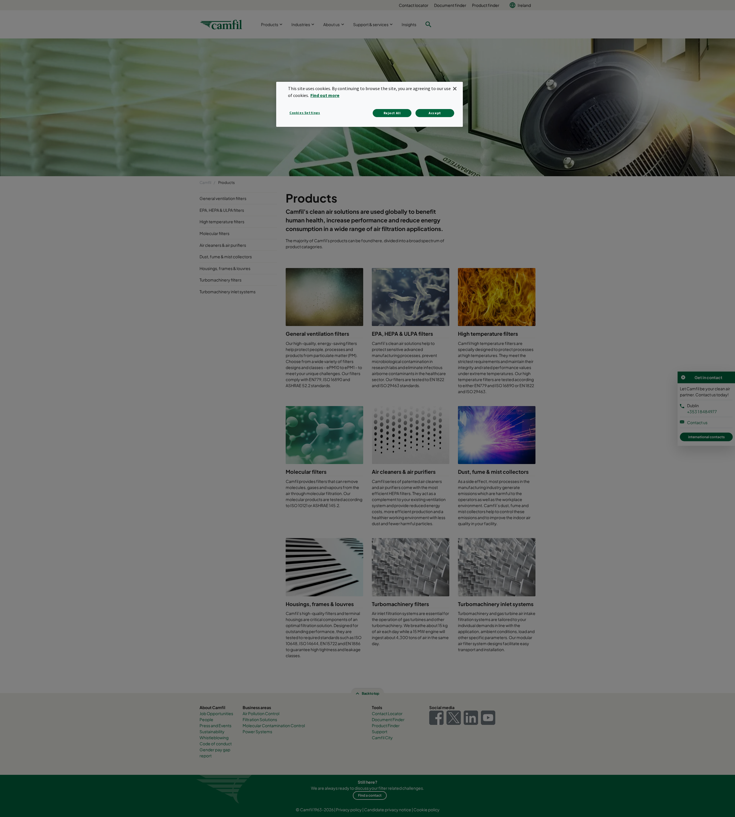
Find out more (324, 95)
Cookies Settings (304, 112)
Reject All (392, 113)
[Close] (454, 88)
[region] (369, 104)
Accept (435, 113)
